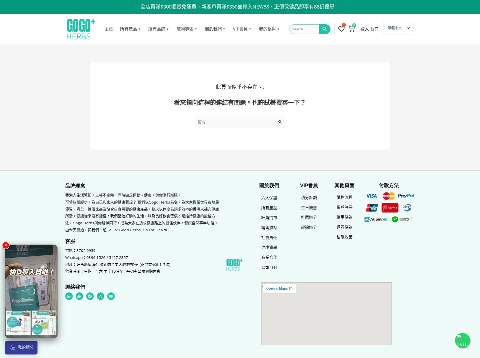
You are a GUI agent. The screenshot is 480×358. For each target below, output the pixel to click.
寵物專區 (185, 29)
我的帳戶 (267, 29)
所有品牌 (156, 29)
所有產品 (128, 29)
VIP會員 (240, 29)
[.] (342, 29)
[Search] (324, 29)
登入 (364, 29)
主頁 (108, 29)
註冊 (374, 29)
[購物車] (351, 28)
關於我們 (213, 29)
